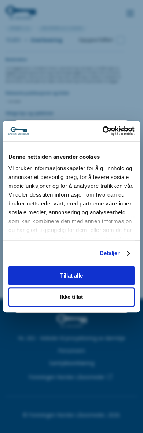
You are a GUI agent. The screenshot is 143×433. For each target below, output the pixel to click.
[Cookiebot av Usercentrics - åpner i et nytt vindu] (103, 131)
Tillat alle (71, 275)
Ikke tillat (71, 297)
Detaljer (110, 253)
